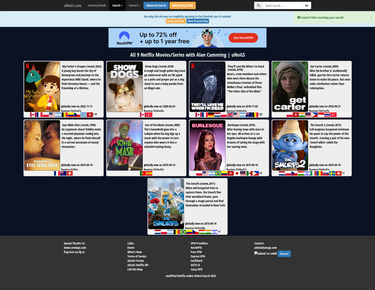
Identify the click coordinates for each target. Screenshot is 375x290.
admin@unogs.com (265, 248)
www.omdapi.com (75, 248)
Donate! (284, 253)
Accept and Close (175, 21)
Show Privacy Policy (198, 21)
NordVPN (196, 248)
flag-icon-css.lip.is (74, 252)
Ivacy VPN (196, 269)
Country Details (97, 5)
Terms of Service (136, 256)
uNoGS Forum (135, 261)
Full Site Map (135, 269)
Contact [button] (133, 5)
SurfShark (196, 261)
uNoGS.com (72, 5)
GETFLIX (195, 265)
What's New (134, 252)
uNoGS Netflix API (138, 265)
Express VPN (198, 256)
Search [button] (116, 5)
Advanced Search (156, 5)
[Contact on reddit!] (266, 253)
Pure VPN (196, 252)
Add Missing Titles (182, 5)
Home (130, 248)
